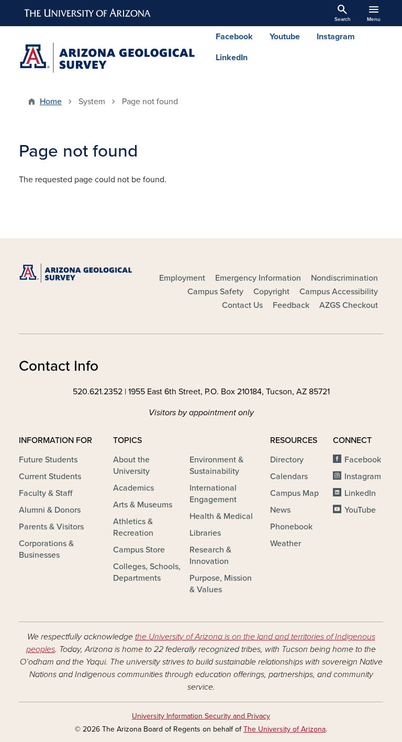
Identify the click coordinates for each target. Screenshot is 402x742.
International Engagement (213, 494)
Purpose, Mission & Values (220, 584)
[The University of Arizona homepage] (88, 13)
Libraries (205, 533)
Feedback (291, 305)
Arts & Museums (142, 505)
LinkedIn (232, 57)
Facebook (234, 36)
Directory (287, 460)
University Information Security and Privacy (201, 716)
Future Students (48, 460)
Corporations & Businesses (46, 549)
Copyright (271, 291)
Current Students (50, 476)
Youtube (285, 36)
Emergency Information (258, 278)
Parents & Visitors (51, 527)
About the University (131, 466)
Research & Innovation (210, 556)
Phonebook (291, 527)
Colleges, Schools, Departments (147, 572)
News (280, 510)
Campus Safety (215, 291)
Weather (285, 543)
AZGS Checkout (348, 305)
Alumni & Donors (50, 510)
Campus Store (139, 550)
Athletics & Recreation (133, 527)
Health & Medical (221, 516)
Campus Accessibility (338, 291)
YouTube (360, 510)
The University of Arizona (284, 729)
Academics (133, 488)
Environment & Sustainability (216, 466)
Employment (182, 278)
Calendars (289, 476)
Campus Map (294, 493)
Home (51, 101)
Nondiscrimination (344, 278)
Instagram (336, 36)
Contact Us (242, 305)
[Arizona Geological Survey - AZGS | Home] (107, 57)
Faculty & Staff (45, 493)
